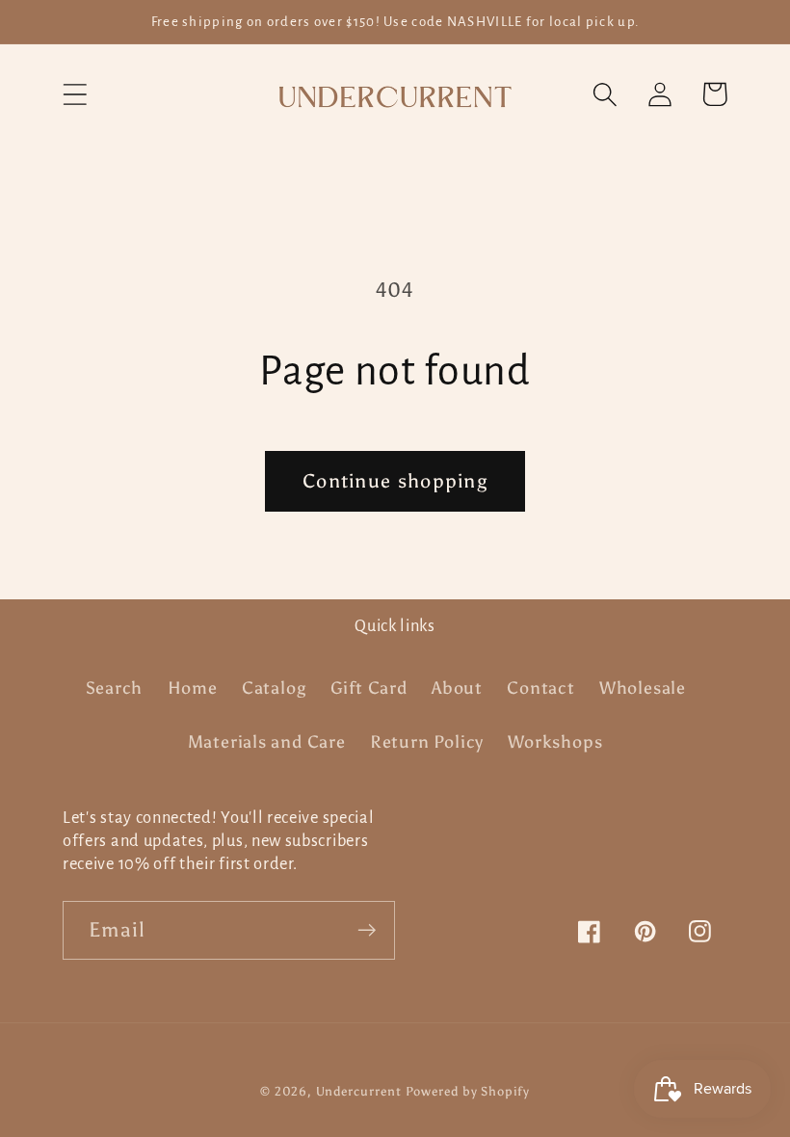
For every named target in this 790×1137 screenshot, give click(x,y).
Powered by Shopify (467, 1091)
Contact (540, 688)
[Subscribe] (366, 930)
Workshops (555, 742)
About (457, 688)
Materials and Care (267, 742)
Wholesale (642, 688)
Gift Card (369, 688)
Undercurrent (359, 1091)
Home (193, 688)
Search (115, 688)
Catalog (273, 688)
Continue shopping (395, 480)
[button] (74, 93)
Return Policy (427, 742)
